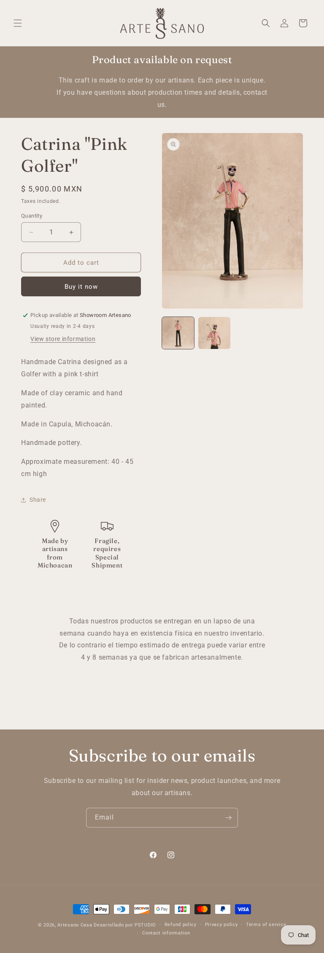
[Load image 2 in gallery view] (214, 333)
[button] (17, 23)
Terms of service (266, 924)
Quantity (31, 216)
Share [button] (38, 499)
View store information (62, 338)
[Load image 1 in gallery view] (178, 333)
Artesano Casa (74, 925)
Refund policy (181, 924)
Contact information (166, 933)
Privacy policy (221, 924)
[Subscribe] (228, 818)
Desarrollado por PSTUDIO (125, 925)
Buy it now (81, 286)
